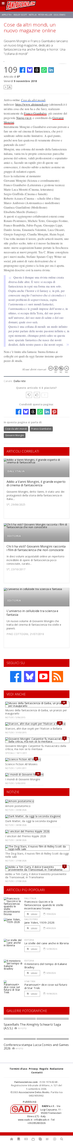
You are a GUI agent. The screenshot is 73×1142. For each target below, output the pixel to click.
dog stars (59, 14)
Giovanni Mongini (14, 435)
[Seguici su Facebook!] (15, 676)
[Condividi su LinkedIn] (51, 70)
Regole (43, 1068)
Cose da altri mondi (33, 100)
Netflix (32, 14)
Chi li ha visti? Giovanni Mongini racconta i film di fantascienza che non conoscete (36, 548)
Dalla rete (19, 381)
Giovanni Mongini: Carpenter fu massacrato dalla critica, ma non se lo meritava (35, 747)
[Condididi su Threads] (37, 70)
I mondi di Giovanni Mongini (22, 779)
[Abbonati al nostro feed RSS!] (57, 676)
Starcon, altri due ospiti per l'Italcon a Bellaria (33, 728)
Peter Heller (45, 14)
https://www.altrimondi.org (31, 104)
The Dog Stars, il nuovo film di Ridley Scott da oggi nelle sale (37, 855)
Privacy (33, 1068)
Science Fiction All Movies (21, 764)
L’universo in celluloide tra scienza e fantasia (32, 613)
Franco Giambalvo (35, 113)
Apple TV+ (7, 14)
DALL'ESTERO (31, 919)
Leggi (33, 914)
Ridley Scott (20, 14)
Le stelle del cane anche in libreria (46, 943)
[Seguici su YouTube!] (43, 676)
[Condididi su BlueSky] (30, 70)
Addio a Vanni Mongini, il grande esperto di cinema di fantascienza (36, 483)
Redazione (56, 1068)
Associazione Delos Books (34, 1092)
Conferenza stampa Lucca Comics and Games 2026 (36, 1046)
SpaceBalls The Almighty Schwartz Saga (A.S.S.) (32, 1026)
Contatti (37, 1072)
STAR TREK (30, 981)
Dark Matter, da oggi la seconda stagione (31, 821)
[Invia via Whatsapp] (44, 70)
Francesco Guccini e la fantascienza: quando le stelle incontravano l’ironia (43, 905)
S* (18, 76)
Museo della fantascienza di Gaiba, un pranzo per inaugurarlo (36, 711)
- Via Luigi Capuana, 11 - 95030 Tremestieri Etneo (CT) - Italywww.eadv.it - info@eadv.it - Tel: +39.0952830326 (40, 1114)
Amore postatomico (18, 806)
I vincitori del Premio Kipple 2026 (25, 836)
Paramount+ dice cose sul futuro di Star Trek (45, 986)
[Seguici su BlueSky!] (29, 676)
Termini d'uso (18, 1068)
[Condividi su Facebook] (22, 70)
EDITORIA (14, 535)
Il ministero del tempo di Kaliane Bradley (45, 965)
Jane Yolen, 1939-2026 (39, 922)
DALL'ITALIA (16, 471)
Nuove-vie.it (23, 118)
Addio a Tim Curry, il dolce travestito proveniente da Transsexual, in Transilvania (35, 875)
